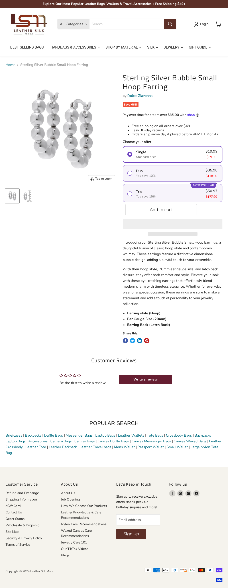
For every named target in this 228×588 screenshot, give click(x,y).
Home (10, 65)
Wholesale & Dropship (22, 525)
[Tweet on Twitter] (132, 340)
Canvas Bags (84, 441)
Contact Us (14, 512)
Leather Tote (35, 447)
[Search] (170, 24)
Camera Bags (61, 441)
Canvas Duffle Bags (114, 441)
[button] (172, 224)
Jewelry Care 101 (74, 542)
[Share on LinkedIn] (139, 340)
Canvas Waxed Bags (190, 441)
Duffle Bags (53, 435)
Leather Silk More (41, 571)
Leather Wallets (131, 435)
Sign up (131, 533)
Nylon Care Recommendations (83, 524)
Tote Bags (155, 435)
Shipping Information (21, 499)
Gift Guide (198, 47)
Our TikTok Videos (74, 549)
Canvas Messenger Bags (151, 441)
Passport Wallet (151, 447)
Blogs (65, 555)
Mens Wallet (124, 447)
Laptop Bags (105, 435)
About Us (68, 493)
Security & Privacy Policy (24, 538)
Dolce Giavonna (140, 95)
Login (204, 24)
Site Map (12, 531)
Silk (151, 47)
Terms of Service (18, 544)
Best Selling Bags (27, 47)
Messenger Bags (79, 435)
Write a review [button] (145, 379)
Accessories (38, 441)
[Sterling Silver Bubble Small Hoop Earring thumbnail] (12, 196)
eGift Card (13, 506)
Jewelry (172, 47)
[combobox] (127, 24)
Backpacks (33, 435)
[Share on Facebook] (125, 340)
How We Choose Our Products (84, 506)
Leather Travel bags (95, 447)
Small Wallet (177, 447)
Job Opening (70, 499)
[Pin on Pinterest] (146, 340)
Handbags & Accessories (74, 47)
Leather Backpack (63, 447)
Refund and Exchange (22, 493)
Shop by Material (122, 47)
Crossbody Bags (179, 435)
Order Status (15, 519)
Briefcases (14, 435)
